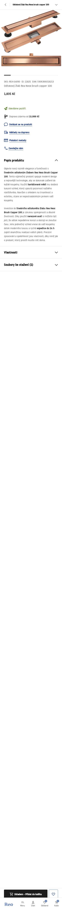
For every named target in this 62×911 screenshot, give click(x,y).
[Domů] (8, 904)
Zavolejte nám (16, 148)
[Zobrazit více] (56, 5)
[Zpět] (5, 5)
